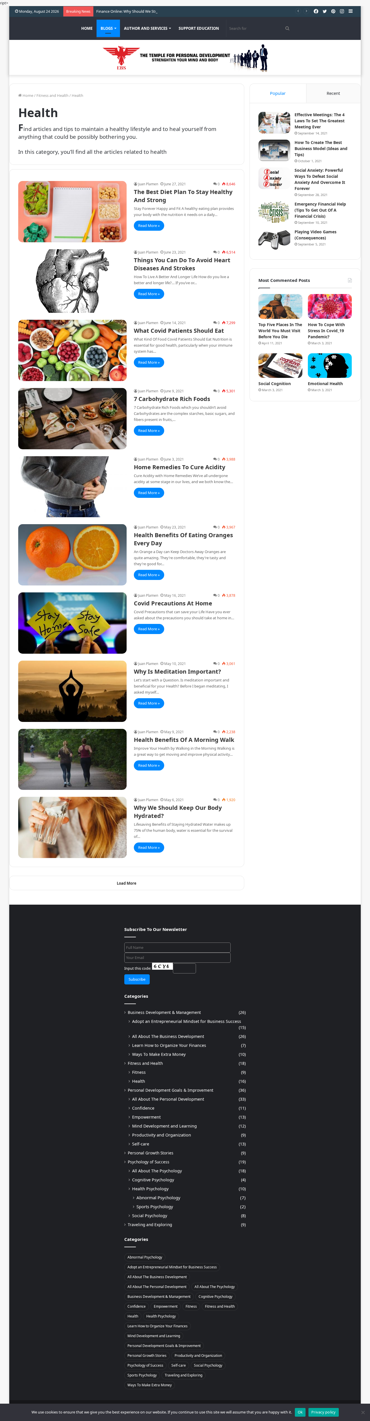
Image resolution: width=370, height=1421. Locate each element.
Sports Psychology (154, 1206)
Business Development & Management (164, 1012)
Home (86, 28)
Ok (300, 1412)
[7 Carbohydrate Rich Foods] (72, 418)
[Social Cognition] (280, 365)
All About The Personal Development (168, 1099)
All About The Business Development (168, 1036)
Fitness (139, 1072)
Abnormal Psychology (158, 1197)
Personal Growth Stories (150, 1153)
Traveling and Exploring (150, 1224)
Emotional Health (325, 383)
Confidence (143, 1108)
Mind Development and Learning (164, 1126)
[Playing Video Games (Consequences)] (274, 240)
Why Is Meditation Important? (177, 671)
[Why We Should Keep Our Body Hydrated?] (72, 827)
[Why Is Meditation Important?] (72, 691)
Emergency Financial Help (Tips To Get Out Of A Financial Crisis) (320, 210)
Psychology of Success (148, 1162)
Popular (278, 93)
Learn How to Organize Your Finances (169, 1045)
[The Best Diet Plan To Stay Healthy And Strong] (72, 211)
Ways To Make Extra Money (159, 1054)
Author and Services (145, 28)
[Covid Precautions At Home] (72, 623)
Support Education (199, 28)
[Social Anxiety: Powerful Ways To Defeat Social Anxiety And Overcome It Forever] (274, 178)
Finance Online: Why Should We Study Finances (136, 11)
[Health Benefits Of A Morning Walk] (72, 759)
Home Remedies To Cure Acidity (179, 467)
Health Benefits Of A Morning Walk (184, 740)
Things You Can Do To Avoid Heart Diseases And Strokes (182, 264)
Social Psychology (149, 1215)
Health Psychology (150, 1188)
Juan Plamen (148, 184)
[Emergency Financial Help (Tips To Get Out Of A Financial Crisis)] (274, 212)
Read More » (149, 225)
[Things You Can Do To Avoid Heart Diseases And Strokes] (72, 281)
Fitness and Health (52, 95)
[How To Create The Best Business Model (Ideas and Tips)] (274, 150)
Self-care (140, 1144)
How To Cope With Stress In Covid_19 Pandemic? (326, 330)
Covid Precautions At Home (173, 603)
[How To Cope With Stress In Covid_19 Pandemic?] (330, 306)
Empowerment (146, 1117)
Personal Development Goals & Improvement (170, 1090)
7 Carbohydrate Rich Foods (172, 399)
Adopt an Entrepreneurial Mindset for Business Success (186, 1021)
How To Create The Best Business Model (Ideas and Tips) (321, 148)
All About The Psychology (157, 1171)
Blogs (107, 28)
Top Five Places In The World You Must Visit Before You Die (280, 330)
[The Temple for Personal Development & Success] (185, 57)
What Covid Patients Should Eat (179, 331)
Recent (333, 93)
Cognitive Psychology (153, 1179)
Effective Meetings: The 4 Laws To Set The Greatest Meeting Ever (320, 121)
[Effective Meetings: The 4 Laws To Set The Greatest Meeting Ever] (274, 123)
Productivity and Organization (161, 1135)
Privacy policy (323, 1412)
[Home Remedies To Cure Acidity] (72, 487)
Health (138, 1081)
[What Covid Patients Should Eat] (72, 350)
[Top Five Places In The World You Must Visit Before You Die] (280, 306)
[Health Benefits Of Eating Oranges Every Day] (72, 554)
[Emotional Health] (330, 365)
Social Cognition (274, 383)
